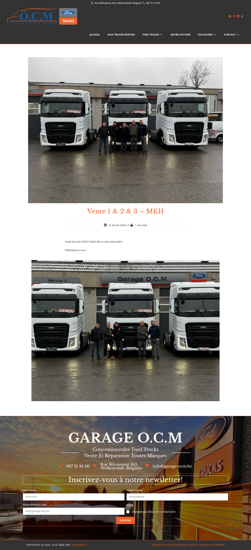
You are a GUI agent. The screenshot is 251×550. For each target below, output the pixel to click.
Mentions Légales (187, 545)
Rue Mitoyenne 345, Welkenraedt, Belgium (121, 466)
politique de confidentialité (160, 511)
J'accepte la (153, 511)
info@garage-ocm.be (172, 466)
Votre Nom (29, 490)
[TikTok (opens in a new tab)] (243, 16)
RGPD (130, 505)
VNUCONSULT (79, 545)
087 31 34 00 (153, 3)
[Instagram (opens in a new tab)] (235, 16)
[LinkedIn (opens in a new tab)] (239, 16)
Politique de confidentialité (211, 545)
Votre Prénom (134, 490)
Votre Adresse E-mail (35, 504)
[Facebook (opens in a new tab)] (231, 16)
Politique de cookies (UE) (164, 545)
